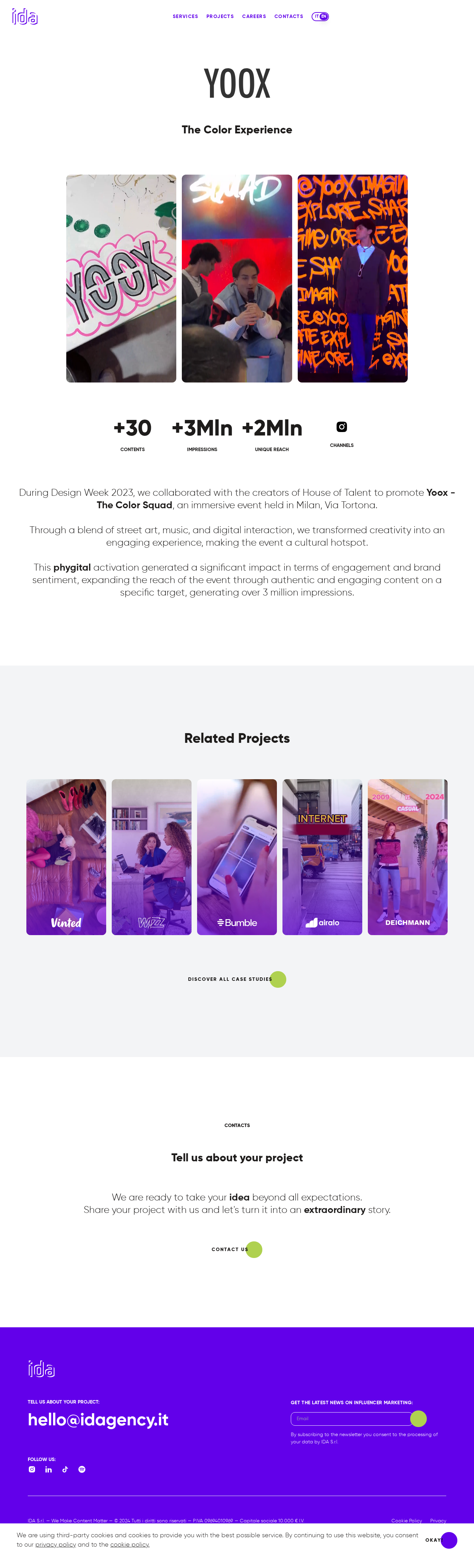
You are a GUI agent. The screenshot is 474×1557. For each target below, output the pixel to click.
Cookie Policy (406, 1521)
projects (220, 16)
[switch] (320, 16)
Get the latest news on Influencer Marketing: (352, 1402)
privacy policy (55, 1545)
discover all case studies (230, 979)
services (185, 16)
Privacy (438, 1521)
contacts (288, 16)
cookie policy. (130, 1545)
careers (254, 16)
